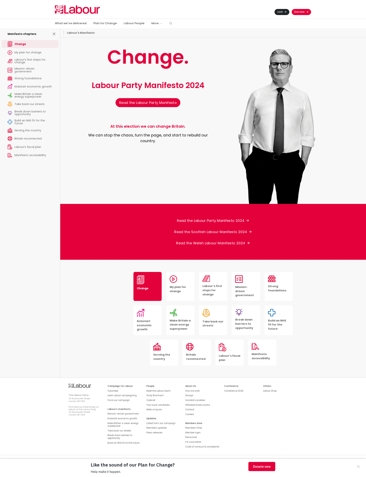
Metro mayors (154, 409)
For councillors (193, 441)
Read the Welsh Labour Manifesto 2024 (210, 243)
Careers (189, 414)
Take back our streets (119, 430)
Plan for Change (105, 23)
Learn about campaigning (122, 395)
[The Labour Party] (77, 9)
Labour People (134, 23)
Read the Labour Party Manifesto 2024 (210, 220)
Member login (193, 432)
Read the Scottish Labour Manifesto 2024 (210, 231)
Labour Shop (270, 390)
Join (280, 12)
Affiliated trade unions (197, 404)
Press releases (154, 432)
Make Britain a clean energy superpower (123, 425)
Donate (299, 12)
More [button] (155, 23)
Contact (189, 409)
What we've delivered (71, 23)
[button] (170, 23)
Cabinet (150, 400)
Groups (189, 395)
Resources (191, 437)
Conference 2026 (233, 390)
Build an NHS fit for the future (123, 442)
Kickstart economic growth (122, 418)
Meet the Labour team (158, 390)
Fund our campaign (119, 400)
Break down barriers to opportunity (120, 437)
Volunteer (113, 390)
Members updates (156, 427)
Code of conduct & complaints (202, 446)
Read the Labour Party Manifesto (148, 102)
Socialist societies (195, 400)
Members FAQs (193, 427)
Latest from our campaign (161, 423)
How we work (192, 390)
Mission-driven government (123, 413)
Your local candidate (157, 404)
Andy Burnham (155, 395)
